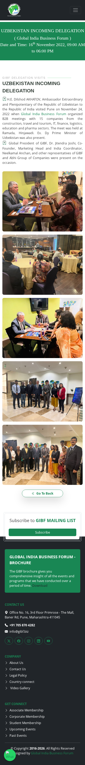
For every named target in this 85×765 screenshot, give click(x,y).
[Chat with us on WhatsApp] (10, 755)
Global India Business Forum (43, 114)
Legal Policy (18, 675)
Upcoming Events (22, 729)
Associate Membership (26, 710)
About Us (16, 663)
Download (39, 585)
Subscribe (42, 532)
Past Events (18, 735)
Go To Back (44, 493)
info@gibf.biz (18, 631)
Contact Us (17, 669)
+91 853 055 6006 (22, 625)
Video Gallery (19, 688)
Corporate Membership (27, 716)
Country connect (21, 682)
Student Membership (25, 723)
